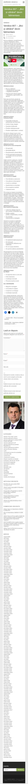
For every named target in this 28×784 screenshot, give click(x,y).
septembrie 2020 (8, 652)
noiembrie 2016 (8, 723)
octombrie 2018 (8, 690)
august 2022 (7, 615)
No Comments (9, 38)
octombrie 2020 (8, 651)
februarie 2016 (7, 737)
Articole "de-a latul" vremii (10, 436)
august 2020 (7, 654)
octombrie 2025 (8, 553)
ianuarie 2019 (7, 685)
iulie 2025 (6, 558)
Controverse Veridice (9, 457)
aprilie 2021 (7, 641)
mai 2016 (6, 732)
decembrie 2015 (8, 741)
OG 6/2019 (6, 468)
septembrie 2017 (8, 710)
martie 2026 (7, 545)
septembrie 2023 (8, 594)
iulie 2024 (6, 577)
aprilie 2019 (7, 680)
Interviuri (6, 465)
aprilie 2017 (7, 716)
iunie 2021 (6, 638)
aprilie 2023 (7, 602)
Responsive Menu (23, 2)
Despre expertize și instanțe (11, 459)
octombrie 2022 (8, 612)
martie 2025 (7, 564)
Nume (6, 354)
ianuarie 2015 (7, 750)
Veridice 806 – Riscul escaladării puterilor (13, 318)
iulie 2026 (6, 538)
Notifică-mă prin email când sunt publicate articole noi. (12, 392)
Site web (6, 367)
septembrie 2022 (8, 613)
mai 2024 (6, 581)
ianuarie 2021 (7, 646)
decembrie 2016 (8, 721)
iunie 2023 (6, 599)
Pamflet (6, 470)
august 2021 (7, 634)
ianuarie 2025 (7, 567)
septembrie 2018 (8, 692)
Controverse (7, 455)
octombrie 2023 (8, 592)
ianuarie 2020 (7, 666)
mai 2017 (6, 715)
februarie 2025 (7, 566)
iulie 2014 (6, 752)
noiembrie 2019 (8, 669)
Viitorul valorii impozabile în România (13, 487)
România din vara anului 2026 (12, 484)
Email (5, 360)
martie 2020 (7, 662)
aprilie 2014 (7, 754)
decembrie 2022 (8, 608)
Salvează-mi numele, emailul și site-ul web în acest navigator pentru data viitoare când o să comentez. (14, 377)
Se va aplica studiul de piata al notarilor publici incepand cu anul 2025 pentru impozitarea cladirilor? (14, 518)
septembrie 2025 (8, 554)
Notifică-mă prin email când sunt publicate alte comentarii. (12, 385)
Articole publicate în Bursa (10, 438)
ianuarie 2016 (7, 739)
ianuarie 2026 (7, 548)
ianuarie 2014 (7, 755)
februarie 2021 (7, 644)
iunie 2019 (6, 677)
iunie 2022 (6, 618)
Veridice (6, 22)
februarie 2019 (7, 683)
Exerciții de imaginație (9, 462)
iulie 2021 (6, 636)
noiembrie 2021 (8, 630)
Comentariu (7, 337)
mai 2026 (6, 541)
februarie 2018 (7, 703)
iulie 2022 (6, 616)
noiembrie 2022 (8, 610)
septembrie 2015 (8, 746)
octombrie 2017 (8, 708)
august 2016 (7, 728)
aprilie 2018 (7, 700)
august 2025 (7, 556)
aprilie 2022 (7, 621)
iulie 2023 (6, 597)
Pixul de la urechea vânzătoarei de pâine (13, 529)
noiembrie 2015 (8, 742)
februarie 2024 (7, 585)
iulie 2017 (6, 711)
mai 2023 (6, 600)
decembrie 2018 (8, 687)
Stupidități (6, 472)
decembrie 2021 (8, 628)
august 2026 (7, 536)
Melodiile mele (7, 467)
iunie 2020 (6, 657)
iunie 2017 (6, 713)
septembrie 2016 (8, 726)
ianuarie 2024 (7, 587)
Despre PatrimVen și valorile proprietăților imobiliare (11, 496)
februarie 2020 (7, 664)
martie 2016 (7, 736)
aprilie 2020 (7, 661)
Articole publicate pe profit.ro (11, 447)
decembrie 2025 (8, 549)
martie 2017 (7, 718)
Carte (5, 450)
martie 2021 (7, 643)
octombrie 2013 (8, 757)
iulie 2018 (6, 695)
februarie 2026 (7, 546)
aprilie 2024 (7, 582)
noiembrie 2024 (8, 571)
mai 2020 (6, 659)
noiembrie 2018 (8, 688)
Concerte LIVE (7, 454)
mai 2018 (6, 698)
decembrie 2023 (8, 589)
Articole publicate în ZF (10, 443)
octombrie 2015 (8, 744)
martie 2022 (7, 623)
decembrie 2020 (8, 648)
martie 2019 (7, 682)
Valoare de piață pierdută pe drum (13, 500)
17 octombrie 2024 (11, 36)
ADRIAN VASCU (11, 2)
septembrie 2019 (8, 672)
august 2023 (7, 595)
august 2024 (7, 576)
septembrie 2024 (8, 574)
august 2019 (7, 674)
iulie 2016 (6, 729)
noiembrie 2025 (8, 551)
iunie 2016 (6, 731)
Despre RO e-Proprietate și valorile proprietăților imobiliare (13, 491)
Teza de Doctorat (8, 473)
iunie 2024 (6, 579)
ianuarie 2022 (7, 626)
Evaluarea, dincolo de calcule (11, 460)
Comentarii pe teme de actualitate (12, 452)
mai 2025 (6, 561)
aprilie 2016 (7, 734)
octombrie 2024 (8, 572)
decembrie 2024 (8, 569)
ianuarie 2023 (7, 607)
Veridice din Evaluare (9, 477)
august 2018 (7, 693)
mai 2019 (6, 679)
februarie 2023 (7, 605)
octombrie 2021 (8, 631)
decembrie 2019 (8, 667)
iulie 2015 (6, 747)
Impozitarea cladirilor (9, 463)
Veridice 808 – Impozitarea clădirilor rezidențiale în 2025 (13, 323)
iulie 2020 (6, 656)
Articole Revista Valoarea (10, 449)
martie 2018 (7, 701)
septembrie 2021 (8, 633)
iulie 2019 (6, 675)
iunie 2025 (6, 559)
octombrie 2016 (8, 724)
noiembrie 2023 (8, 590)
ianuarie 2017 (7, 719)
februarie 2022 (7, 625)
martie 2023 (7, 603)
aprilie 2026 (7, 543)
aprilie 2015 (7, 749)
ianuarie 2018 (7, 705)
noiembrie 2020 (8, 649)
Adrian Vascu (9, 34)
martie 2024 (7, 584)
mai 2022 (6, 620)
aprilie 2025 (7, 563)
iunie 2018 (6, 697)
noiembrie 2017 (8, 706)
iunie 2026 (6, 540)
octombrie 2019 (8, 670)
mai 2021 (6, 639)
